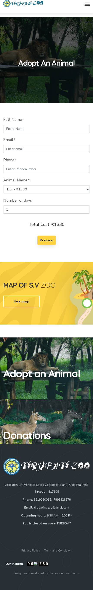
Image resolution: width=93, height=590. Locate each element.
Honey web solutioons (64, 573)
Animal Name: (16, 180)
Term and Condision (58, 551)
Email (9, 139)
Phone (9, 159)
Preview (46, 240)
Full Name (13, 119)
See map (21, 301)
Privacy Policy (30, 551)
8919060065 (42, 500)
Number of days (17, 200)
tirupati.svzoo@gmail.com (51, 508)
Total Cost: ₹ (46, 224)
